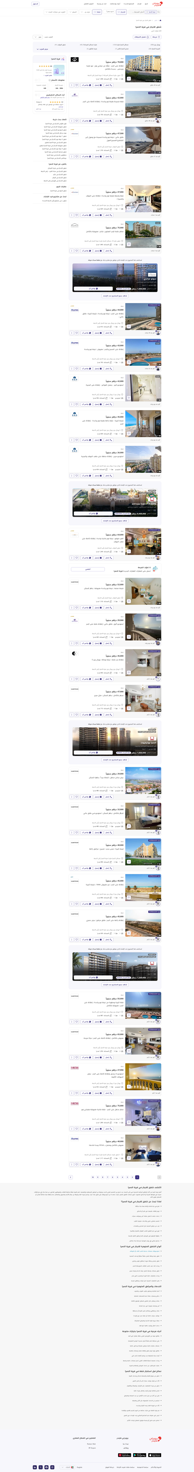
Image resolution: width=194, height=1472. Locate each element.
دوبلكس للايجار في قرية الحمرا (56, 158)
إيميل (97, 85)
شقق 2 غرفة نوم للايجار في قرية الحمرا (54, 139)
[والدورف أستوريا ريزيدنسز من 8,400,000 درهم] (115, 502)
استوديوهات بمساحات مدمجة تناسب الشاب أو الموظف (144, 1251)
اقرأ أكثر (61, 107)
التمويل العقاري (88, 3)
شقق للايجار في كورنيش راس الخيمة (55, 180)
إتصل (107, 85)
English (79, 1467)
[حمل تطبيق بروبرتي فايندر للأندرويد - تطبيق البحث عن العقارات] (139, 1455)
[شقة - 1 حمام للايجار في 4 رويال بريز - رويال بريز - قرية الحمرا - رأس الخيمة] (115, 629)
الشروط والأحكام (156, 1467)
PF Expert (92, 1448)
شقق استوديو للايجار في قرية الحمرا (55, 129)
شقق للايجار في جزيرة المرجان (57, 168)
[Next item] (36, 80)
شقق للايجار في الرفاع (59, 177)
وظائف (125, 1448)
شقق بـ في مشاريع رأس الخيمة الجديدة (54, 200)
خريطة (154, 37)
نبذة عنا (125, 1444)
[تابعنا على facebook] (46, 1467)
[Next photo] (159, 68)
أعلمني (87, 569)
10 (93, 1177)
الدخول (35, 3)
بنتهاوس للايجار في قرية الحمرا (56, 155)
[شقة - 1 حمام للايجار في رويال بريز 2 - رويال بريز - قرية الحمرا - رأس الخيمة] (115, 390)
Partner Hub (91, 1444)
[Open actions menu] (72, 85)
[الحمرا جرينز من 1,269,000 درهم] (115, 966)
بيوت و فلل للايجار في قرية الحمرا (56, 133)
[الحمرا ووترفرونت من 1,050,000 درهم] (115, 741)
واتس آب (85, 85)
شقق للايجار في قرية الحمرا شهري (55, 142)
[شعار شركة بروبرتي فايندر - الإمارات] (157, 4)
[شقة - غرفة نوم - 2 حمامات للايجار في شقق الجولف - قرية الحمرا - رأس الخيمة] (115, 143)
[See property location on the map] (129, 79)
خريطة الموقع (110, 1467)
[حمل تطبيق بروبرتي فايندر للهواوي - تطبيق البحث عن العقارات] (124, 1455)
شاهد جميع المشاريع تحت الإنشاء (115, 295)
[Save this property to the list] (77, 85)
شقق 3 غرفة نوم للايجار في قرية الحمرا (54, 148)
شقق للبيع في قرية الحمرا (58, 190)
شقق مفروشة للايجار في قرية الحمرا (55, 126)
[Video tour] (155, 152)
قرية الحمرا (152, 12)
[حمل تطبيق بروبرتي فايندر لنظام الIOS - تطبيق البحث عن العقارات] (154, 1455)
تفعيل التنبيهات (140, 37)
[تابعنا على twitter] (41, 1467)
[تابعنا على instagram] (52, 1467)
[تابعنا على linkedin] (35, 1467)
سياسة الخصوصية (142, 1467)
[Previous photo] (127, 68)
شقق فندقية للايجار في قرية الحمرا (55, 151)
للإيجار (139, 3)
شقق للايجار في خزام (59, 174)
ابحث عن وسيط (101, 3)
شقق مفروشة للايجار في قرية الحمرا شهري (52, 145)
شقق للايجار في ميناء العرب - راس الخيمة (53, 171)
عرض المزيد (44, 49)
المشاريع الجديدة (129, 3)
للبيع (146, 3)
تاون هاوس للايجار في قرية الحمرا (55, 123)
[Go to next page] (71, 1177)
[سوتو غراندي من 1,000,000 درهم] (115, 277)
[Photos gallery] (143, 68)
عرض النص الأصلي (45, 98)
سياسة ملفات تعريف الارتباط (125, 1467)
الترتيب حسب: (48, 37)
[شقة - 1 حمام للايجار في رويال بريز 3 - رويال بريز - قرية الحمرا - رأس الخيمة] (115, 462)
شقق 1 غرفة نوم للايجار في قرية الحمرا (54, 136)
